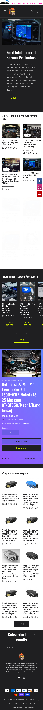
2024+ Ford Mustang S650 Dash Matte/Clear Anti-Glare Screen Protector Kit (9, 308)
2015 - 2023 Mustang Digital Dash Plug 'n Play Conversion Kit (10, 142)
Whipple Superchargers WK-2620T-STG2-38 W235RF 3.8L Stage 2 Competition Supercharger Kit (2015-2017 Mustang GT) (10, 608)
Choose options (9, 324)
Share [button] (6, 458)
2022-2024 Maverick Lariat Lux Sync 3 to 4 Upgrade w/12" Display (10, 254)
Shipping (4, 419)
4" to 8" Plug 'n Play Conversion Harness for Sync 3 (31, 249)
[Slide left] (16, 333)
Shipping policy (17, 707)
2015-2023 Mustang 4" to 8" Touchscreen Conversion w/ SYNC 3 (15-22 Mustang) (32, 143)
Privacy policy (16, 703)
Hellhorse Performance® (18, 700)
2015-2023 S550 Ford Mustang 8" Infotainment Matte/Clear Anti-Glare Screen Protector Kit (27, 309)
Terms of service (29, 703)
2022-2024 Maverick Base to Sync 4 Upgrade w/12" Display (31, 220)
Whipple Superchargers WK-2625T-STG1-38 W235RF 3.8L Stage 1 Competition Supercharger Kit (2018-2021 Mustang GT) (31, 499)
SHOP (14, 98)
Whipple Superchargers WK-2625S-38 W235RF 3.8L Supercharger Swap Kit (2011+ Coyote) (10, 497)
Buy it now (21, 448)
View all (21, 266)
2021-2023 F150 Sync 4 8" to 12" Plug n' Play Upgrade (31, 175)
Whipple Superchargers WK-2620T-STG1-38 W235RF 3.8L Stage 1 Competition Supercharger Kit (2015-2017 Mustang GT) (31, 571)
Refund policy (34, 700)
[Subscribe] (35, 647)
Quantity (5, 428)
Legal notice (29, 707)
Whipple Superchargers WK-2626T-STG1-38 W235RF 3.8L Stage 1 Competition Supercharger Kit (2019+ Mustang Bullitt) (31, 535)
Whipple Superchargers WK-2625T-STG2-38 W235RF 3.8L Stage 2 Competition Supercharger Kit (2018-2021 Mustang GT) (10, 535)
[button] (4, 11)
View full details (31, 458)
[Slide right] (26, 333)
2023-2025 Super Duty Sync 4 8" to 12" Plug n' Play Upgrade (10, 215)
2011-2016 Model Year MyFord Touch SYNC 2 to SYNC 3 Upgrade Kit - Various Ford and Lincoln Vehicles (10, 179)
